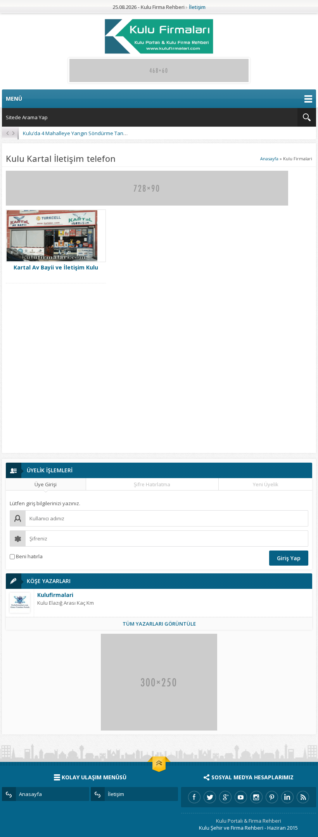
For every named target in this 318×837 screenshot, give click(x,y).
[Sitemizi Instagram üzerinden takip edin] (256, 797)
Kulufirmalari (55, 595)
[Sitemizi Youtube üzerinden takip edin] (241, 797)
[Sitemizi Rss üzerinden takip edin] (303, 797)
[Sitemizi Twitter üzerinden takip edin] (210, 797)
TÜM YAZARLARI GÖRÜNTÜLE (159, 623)
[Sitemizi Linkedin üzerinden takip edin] (287, 797)
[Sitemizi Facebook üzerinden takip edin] (194, 797)
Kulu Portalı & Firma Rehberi (248, 820)
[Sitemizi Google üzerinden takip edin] (225, 797)
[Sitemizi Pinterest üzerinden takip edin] (272, 797)
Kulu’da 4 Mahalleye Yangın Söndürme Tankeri (77, 133)
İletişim (197, 6)
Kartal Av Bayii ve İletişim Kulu (56, 267)
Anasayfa (269, 158)
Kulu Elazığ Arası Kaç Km (65, 602)
